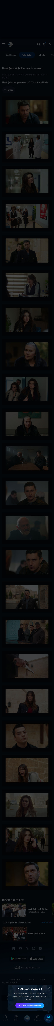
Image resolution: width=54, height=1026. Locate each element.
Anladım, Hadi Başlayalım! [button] (30, 1005)
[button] (49, 987)
